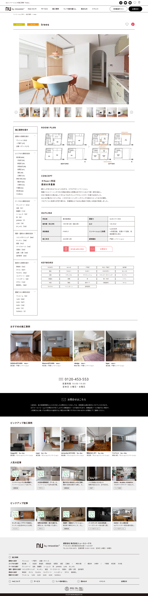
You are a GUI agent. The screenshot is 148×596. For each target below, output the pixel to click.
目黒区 (21, 170)
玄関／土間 (22, 253)
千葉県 (19, 188)
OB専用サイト (118, 9)
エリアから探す (13, 564)
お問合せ (135, 9)
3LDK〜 (87, 271)
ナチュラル (69, 275)
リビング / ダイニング (106, 275)
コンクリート (23, 276)
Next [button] (131, 112)
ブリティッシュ (87, 275)
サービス (44, 9)
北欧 (50, 275)
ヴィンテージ (23, 205)
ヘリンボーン (69, 286)
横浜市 (21, 182)
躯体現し (21, 285)
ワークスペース (23, 247)
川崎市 (21, 185)
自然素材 (87, 286)
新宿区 (21, 164)
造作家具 (21, 256)
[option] (74, 69)
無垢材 (21, 267)
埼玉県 (19, 191)
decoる (33, 24)
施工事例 (55, 9)
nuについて (32, 9)
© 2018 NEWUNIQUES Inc (74, 595)
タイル (124, 282)
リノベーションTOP (18, 14)
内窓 (50, 282)
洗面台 (50, 279)
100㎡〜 (68, 271)
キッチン (124, 275)
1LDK (20, 299)
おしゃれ (124, 271)
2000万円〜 (106, 271)
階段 (69, 282)
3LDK (20, 305)
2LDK (20, 302)
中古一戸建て (106, 267)
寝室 (20, 243)
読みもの (84, 9)
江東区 (21, 176)
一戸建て (87, 267)
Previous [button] (16, 112)
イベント (95, 9)
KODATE (19, 24)
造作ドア (87, 282)
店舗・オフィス (22, 146)
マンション (21, 140)
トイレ (124, 279)
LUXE (20, 223)
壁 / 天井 (106, 279)
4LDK (20, 308)
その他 (19, 194)
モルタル (50, 286)
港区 (50, 271)
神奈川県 (21, 179)
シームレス (22, 214)
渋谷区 (21, 160)
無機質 (21, 211)
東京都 (124, 267)
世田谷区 (21, 167)
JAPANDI (21, 220)
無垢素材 (106, 282)
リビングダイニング (25, 237)
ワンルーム (22, 296)
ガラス (21, 282)
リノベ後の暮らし (69, 9)
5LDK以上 (21, 311)
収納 (69, 279)
